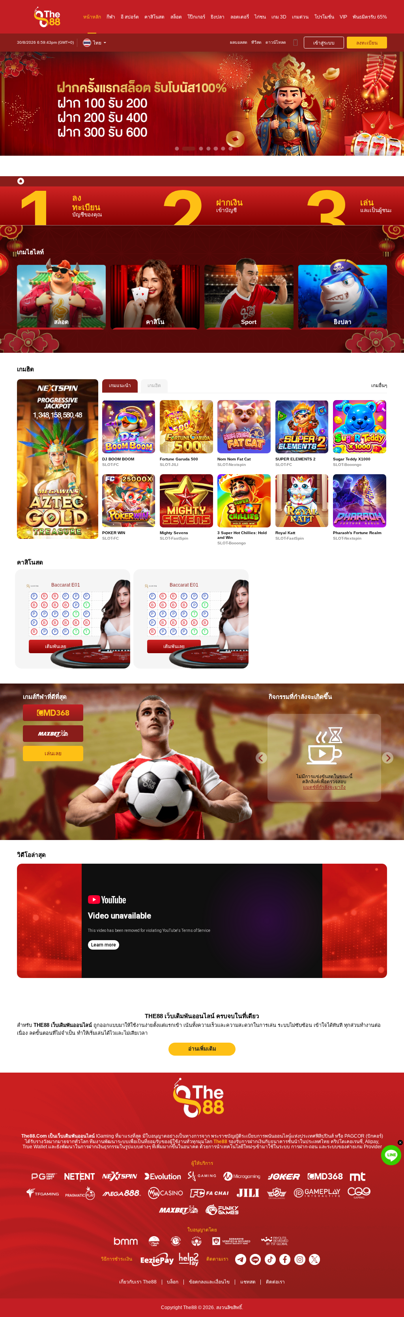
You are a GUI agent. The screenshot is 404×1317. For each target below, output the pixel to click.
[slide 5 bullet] (216, 149)
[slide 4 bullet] (208, 149)
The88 (220, 1141)
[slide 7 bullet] (230, 149)
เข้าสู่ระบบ (324, 43)
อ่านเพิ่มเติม (202, 1049)
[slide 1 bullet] (177, 149)
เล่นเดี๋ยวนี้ (128, 427)
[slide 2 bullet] (184, 149)
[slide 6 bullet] (223, 149)
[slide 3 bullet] (196, 149)
